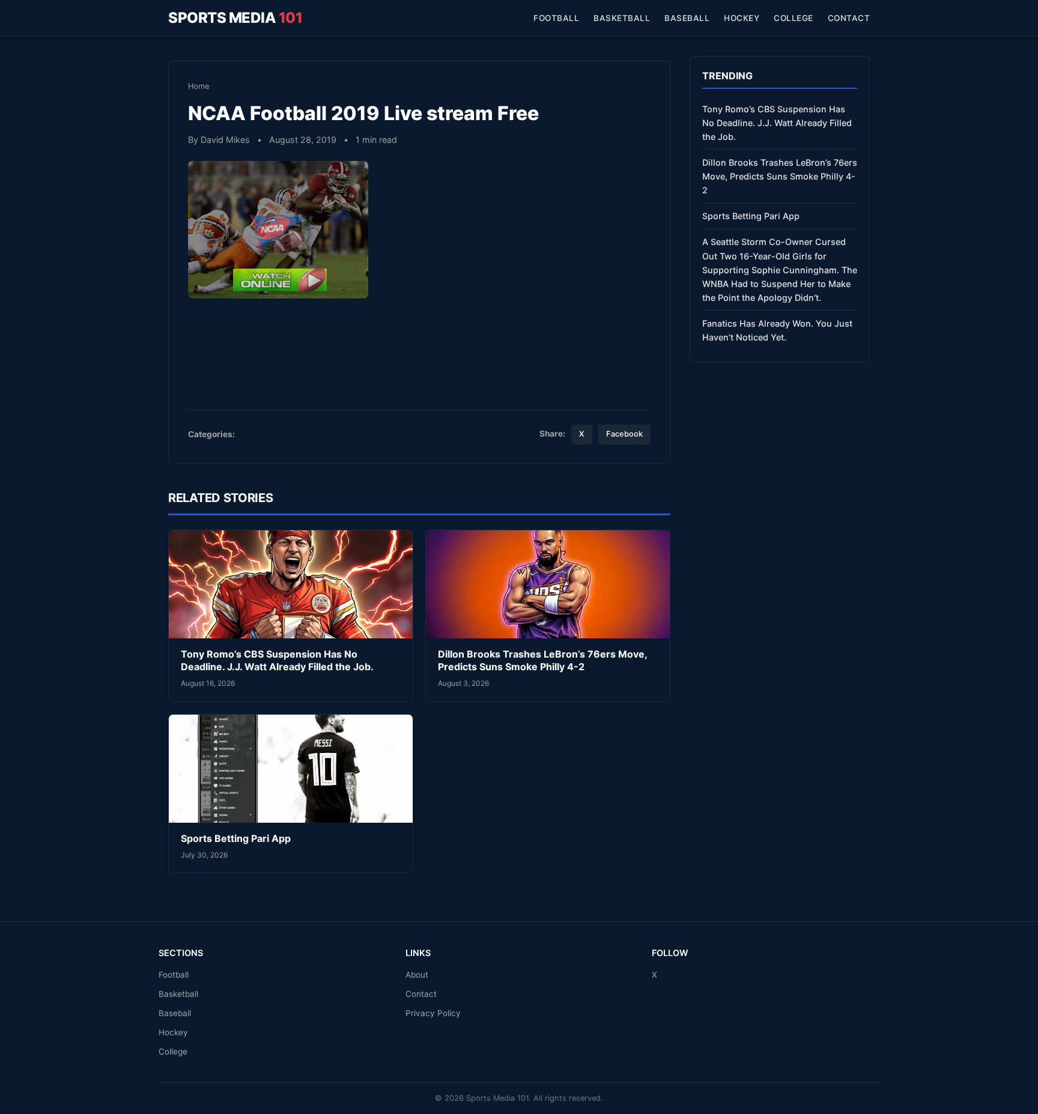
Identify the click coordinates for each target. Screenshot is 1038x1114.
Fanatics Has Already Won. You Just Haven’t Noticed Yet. (777, 330)
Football (556, 18)
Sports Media (235, 17)
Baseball (686, 18)
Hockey (741, 18)
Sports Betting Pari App (236, 838)
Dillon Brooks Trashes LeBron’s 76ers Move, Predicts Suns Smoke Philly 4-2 (542, 660)
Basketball (621, 18)
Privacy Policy (433, 1013)
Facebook (624, 433)
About (416, 974)
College (793, 18)
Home (198, 86)
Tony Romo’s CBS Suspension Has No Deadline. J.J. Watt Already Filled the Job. (277, 660)
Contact (849, 18)
